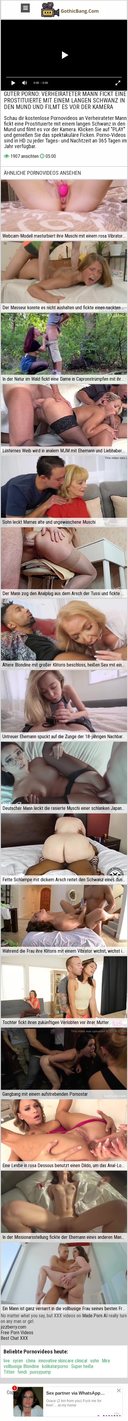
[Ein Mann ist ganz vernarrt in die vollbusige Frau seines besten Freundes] (64, 1277)
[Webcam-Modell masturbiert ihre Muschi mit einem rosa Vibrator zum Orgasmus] (64, 210)
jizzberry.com (13, 1327)
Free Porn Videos (17, 1332)
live (7, 1361)
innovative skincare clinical (62, 1361)
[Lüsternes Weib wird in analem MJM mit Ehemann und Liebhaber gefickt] (64, 419)
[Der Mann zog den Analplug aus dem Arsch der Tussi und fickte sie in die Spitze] (64, 562)
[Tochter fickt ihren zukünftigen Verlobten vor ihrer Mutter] (64, 991)
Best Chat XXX (14, 1338)
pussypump (40, 1372)
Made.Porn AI (94, 1316)
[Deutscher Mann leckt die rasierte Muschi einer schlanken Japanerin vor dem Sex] (64, 777)
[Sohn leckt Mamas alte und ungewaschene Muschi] (64, 491)
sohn (94, 1361)
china (30, 1361)
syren (18, 1361)
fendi (22, 1372)
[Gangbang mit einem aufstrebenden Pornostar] (64, 1063)
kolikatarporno (55, 1366)
